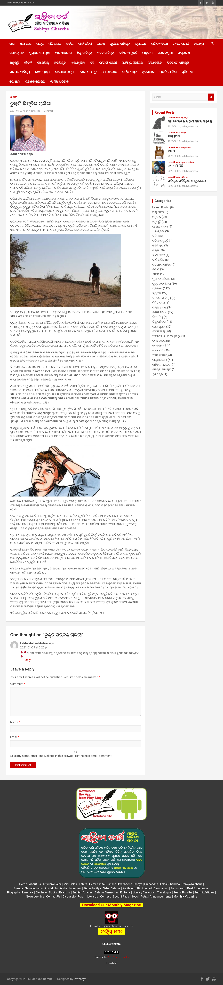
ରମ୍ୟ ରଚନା (181, 44)
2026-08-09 (174, 156)
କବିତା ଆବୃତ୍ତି (128, 53)
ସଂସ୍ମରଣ (184, 53)
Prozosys (80, 979)
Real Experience (197, 888)
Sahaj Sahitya (111, 888)
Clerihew (41, 892)
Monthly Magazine (185, 896)
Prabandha (151, 884)
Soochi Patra (121, 896)
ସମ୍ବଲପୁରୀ (165, 53)
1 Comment (48, 111)
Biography (13, 892)
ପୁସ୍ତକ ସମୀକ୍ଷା (39, 53)
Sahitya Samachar (106, 892)
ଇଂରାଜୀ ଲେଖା (108, 62)
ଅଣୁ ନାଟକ (158, 212)
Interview (75, 888)
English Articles (83, 892)
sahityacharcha (32, 111)
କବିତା (69, 44)
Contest (105, 896)
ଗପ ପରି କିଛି (175, 166)
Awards (93, 896)
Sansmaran (177, 888)
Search (211, 97)
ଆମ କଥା (25, 44)
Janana (111, 884)
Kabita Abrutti (131, 888)
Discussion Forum (74, 896)
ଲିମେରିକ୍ (43, 62)
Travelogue (164, 892)
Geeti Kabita (97, 884)
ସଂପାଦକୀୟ (155, 62)
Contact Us (53, 896)
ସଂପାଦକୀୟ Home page (166, 336)
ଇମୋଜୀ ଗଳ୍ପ (64, 72)
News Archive (35, 896)
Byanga (18, 888)
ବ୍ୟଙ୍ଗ (199, 44)
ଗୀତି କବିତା (85, 44)
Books (53, 892)
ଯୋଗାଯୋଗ (109, 72)
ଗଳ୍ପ (40, 44)
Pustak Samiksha (56, 888)
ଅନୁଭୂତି (14, 62)
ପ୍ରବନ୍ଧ (140, 44)
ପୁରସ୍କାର (148, 72)
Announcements (160, 896)
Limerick (27, 892)
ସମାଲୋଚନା (16, 53)
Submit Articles (204, 892)
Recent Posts (165, 112)
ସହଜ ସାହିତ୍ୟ (105, 53)
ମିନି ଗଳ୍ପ (54, 44)
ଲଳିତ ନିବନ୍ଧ (159, 44)
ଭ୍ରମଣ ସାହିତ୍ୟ (19, 72)
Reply (27, 660)
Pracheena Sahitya (130, 884)
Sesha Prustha (182, 892)
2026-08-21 (174, 126)
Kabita (83, 884)
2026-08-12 (174, 141)
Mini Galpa (70, 884)
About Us (35, 884)
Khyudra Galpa (52, 884)
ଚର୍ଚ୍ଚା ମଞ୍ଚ (129, 72)
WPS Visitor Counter (118, 957)
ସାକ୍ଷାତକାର (63, 53)
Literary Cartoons (144, 892)
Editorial (125, 892)
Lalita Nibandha (170, 884)
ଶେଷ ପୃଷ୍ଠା (42, 72)
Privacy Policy (111, 963)
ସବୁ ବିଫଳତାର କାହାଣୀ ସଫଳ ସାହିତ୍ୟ (190, 121)
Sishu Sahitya (92, 888)
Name (15, 722)
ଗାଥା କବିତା (158, 255)
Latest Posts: (174, 118)
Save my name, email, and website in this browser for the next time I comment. (61, 755)
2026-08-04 (174, 186)
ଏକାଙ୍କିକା (78, 62)
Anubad (147, 888)
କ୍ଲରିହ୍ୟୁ (60, 62)
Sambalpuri (161, 888)
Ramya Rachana (192, 884)
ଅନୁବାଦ (147, 53)
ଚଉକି (171, 151)
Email (14, 737)
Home (23, 884)
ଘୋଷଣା (14, 81)
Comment (17, 684)
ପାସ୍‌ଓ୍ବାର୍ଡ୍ (174, 136)
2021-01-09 (16, 111)
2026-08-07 (174, 171)
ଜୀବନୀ (28, 62)
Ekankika (65, 892)
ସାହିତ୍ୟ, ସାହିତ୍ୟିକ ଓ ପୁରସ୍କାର (187, 181)
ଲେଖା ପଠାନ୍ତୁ (88, 72)
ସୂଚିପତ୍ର (187, 72)
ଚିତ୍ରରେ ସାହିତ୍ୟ (178, 62)
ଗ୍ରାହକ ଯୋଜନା (35, 81)
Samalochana (34, 888)
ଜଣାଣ (101, 44)
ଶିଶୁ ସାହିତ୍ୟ (84, 53)
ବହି (92, 62)
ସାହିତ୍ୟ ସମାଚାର (132, 62)
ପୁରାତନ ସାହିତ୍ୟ (120, 44)
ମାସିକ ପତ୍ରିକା (59, 81)
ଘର (12, 44)
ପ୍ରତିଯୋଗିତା (168, 72)
